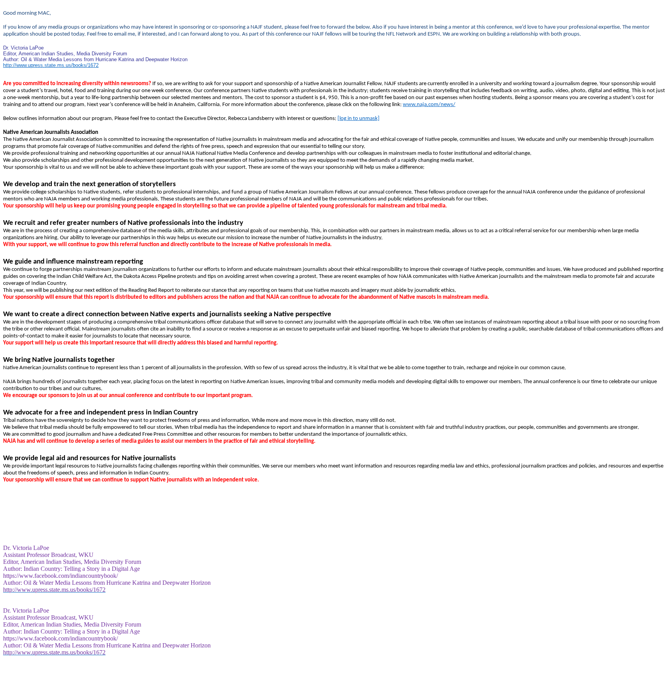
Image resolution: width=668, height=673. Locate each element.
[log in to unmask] (358, 119)
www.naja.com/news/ (429, 105)
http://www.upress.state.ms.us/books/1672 (51, 65)
